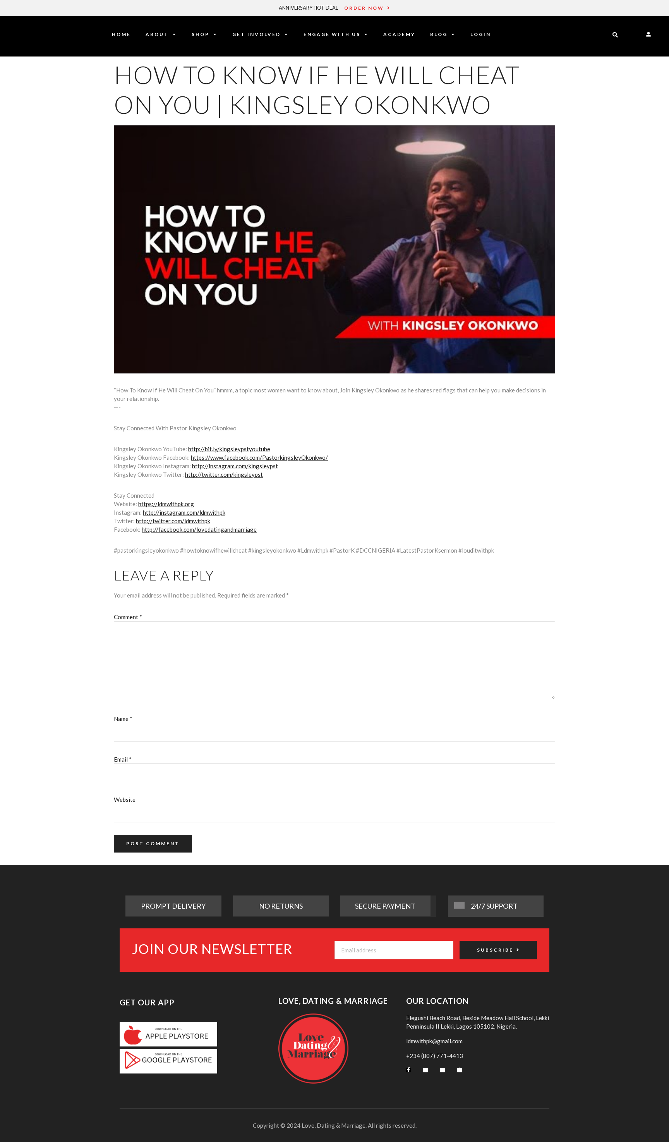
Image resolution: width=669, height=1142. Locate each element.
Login (480, 34)
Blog (439, 34)
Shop (200, 34)
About (157, 34)
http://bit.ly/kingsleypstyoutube (229, 448)
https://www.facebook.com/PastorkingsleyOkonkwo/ (259, 457)
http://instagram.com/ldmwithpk (184, 512)
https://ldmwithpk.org (166, 503)
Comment (128, 616)
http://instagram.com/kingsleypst (235, 465)
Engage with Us (332, 34)
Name (123, 718)
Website (125, 799)
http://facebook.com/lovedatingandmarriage (199, 529)
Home (121, 34)
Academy (399, 34)
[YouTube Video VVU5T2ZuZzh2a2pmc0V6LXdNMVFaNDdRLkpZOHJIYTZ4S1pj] (334, 249)
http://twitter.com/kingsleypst (224, 474)
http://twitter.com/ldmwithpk (173, 520)
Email (123, 759)
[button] (615, 35)
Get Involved (256, 34)
